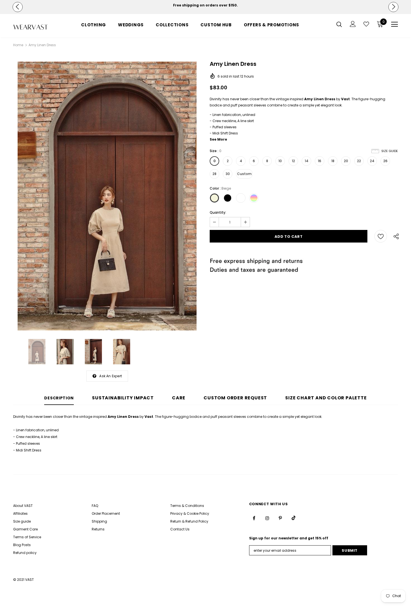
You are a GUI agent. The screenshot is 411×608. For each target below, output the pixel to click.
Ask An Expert (110, 376)
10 (280, 161)
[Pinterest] (280, 518)
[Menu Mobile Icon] (394, 24)
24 (372, 161)
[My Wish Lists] (366, 24)
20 (346, 161)
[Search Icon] (339, 24)
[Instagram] (267, 518)
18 (332, 161)
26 (385, 161)
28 (214, 173)
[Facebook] (254, 518)
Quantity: (218, 212)
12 (293, 161)
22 (359, 161)
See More (218, 139)
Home (18, 45)
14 (306, 161)
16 (319, 161)
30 (228, 173)
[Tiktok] (294, 518)
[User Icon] (353, 24)
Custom (244, 173)
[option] (205, 5)
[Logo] (30, 27)
